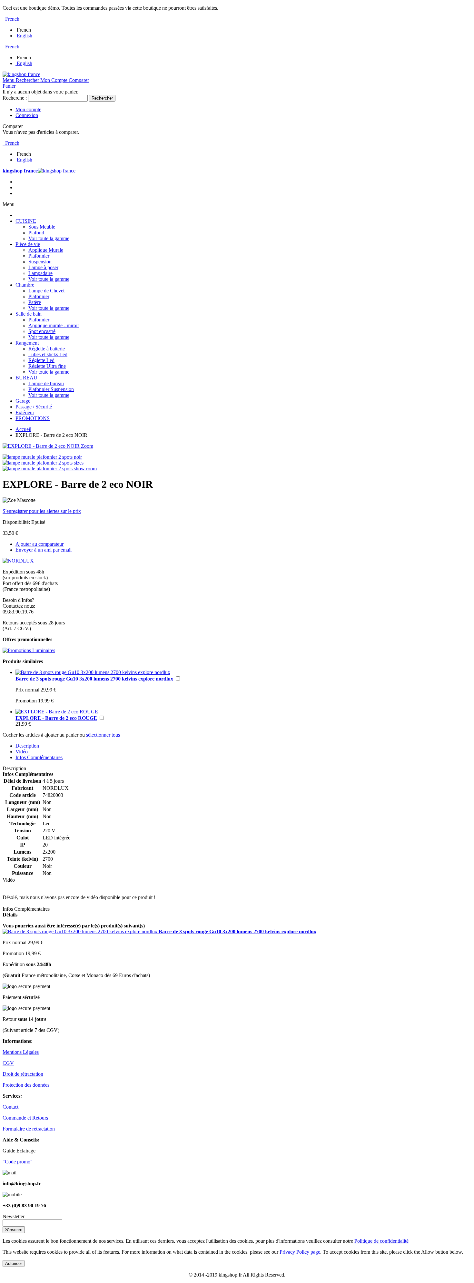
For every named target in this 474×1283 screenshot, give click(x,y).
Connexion (26, 115)
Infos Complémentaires (39, 757)
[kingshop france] (21, 74)
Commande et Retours (25, 1118)
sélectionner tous (103, 735)
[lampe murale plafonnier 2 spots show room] (50, 468)
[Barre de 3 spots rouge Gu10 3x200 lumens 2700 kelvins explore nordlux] (92, 672)
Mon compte (28, 109)
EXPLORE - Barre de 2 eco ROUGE (56, 718)
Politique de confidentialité (381, 1241)
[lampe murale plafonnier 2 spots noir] (42, 457)
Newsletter (14, 1216)
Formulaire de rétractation (29, 1128)
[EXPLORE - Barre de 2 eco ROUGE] (56, 711)
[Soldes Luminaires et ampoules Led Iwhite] (29, 650)
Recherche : (15, 98)
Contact (10, 1107)
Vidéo (21, 751)
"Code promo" (18, 1161)
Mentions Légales (21, 1052)
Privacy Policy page (300, 1252)
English (24, 35)
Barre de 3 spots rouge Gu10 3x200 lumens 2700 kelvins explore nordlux (94, 678)
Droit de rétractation (23, 1074)
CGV (8, 1063)
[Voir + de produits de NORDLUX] (18, 560)
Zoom (87, 446)
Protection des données (26, 1085)
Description (27, 746)
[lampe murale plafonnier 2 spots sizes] (43, 462)
